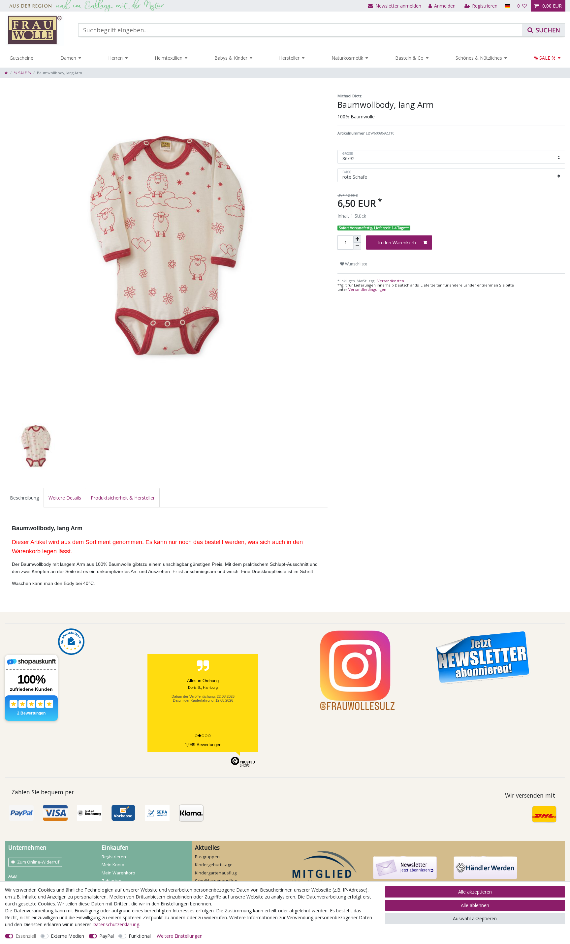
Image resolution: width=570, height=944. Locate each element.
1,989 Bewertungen (203, 744)
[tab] (24, 497)
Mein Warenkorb (118, 873)
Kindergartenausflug (216, 873)
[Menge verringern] (357, 246)
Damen (68, 58)
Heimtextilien (168, 58)
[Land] (507, 6)
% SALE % (544, 58)
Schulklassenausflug (216, 881)
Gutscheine (21, 58)
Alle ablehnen (475, 905)
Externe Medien (67, 936)
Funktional (140, 936)
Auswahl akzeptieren (475, 918)
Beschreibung (24, 498)
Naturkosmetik (347, 58)
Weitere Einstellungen (180, 936)
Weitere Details (64, 498)
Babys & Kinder (230, 58)
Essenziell (26, 936)
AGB (12, 876)
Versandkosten (390, 280)
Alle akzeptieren (475, 892)
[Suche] (543, 30)
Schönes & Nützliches (479, 58)
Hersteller (289, 58)
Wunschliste (355, 264)
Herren (115, 58)
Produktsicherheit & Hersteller (123, 498)
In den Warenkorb (397, 242)
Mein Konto (113, 865)
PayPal (106, 936)
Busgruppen (207, 857)
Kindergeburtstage (214, 865)
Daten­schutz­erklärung (115, 924)
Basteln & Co (409, 58)
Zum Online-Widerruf (38, 862)
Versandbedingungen (367, 289)
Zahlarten (111, 881)
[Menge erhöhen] (357, 239)
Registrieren (114, 857)
